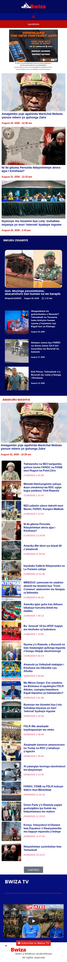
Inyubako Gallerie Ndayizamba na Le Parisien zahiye (44, 567)
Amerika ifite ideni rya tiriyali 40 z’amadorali (43, 547)
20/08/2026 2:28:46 (34, 756)
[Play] (33, 921)
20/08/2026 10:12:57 (34, 854)
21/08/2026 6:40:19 (34, 656)
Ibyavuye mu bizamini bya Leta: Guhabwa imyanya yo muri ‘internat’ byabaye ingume (31, 222)
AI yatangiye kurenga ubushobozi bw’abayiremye (44, 768)
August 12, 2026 (38, 383)
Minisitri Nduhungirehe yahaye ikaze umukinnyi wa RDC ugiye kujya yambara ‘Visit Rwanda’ (43, 487)
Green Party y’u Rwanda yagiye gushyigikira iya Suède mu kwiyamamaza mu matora (43, 808)
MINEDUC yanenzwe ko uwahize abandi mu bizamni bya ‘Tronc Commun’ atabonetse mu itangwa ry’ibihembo (44, 587)
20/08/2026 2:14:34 (34, 774)
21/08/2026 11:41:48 (34, 574)
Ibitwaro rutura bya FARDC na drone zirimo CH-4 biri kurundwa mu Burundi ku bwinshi (45, 347)
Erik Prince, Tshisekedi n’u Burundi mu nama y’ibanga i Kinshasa (46, 374)
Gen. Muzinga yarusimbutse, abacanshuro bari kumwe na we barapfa (32, 292)
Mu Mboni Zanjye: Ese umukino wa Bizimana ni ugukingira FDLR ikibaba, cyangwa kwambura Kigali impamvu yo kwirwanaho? (44, 687)
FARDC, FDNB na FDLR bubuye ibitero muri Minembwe (43, 788)
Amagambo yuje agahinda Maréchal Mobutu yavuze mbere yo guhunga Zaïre (32, 115)
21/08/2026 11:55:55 (34, 554)
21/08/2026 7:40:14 (34, 615)
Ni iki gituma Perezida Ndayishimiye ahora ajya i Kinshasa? (39, 527)
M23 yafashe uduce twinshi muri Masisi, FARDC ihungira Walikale (44, 507)
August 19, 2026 (38, 332)
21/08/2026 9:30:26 (34, 597)
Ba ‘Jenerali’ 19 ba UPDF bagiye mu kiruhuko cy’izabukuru (43, 628)
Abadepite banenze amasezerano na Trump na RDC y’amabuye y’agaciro (44, 748)
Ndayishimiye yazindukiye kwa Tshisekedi (42, 848)
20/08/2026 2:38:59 (34, 734)
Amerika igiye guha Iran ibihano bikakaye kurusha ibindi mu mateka (43, 607)
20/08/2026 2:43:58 (34, 716)
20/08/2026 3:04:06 (34, 676)
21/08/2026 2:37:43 (34, 495)
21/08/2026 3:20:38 (34, 475)
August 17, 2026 (38, 357)
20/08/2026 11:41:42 (34, 794)
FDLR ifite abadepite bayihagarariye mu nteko (39, 728)
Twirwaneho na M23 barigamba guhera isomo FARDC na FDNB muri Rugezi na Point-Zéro (43, 467)
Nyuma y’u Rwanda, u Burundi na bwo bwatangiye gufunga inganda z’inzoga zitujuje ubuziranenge (44, 648)
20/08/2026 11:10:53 (34, 816)
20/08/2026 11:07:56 (34, 836)
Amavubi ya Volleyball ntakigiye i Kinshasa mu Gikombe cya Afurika (44, 668)
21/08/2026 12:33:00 (34, 535)
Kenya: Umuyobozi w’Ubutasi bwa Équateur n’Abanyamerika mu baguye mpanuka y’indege (42, 828)
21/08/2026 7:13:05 (34, 634)
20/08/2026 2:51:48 (34, 697)
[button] (33, 16)
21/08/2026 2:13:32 (34, 514)
